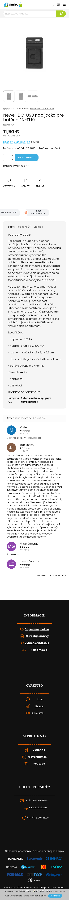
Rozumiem (55, 895)
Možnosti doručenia (50, 148)
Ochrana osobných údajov (48, 851)
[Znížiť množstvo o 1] (12, 159)
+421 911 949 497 (38, 807)
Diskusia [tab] (38, 226)
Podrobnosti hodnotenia (42, 109)
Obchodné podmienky (18, 851)
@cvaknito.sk (37, 757)
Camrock (11, 867)
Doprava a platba (37, 629)
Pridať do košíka (26, 157)
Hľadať (61, 13)
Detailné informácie (14, 166)
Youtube (39, 763)
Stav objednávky (37, 636)
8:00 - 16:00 (42, 817)
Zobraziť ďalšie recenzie (50, 575)
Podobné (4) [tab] (24, 226)
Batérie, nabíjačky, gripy (36, 398)
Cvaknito (38, 750)
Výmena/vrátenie (37, 643)
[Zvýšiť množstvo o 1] (12, 156)
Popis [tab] (11, 226)
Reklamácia (39, 650)
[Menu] (64, 4)
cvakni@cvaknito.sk (37, 800)
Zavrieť (27, 176)
